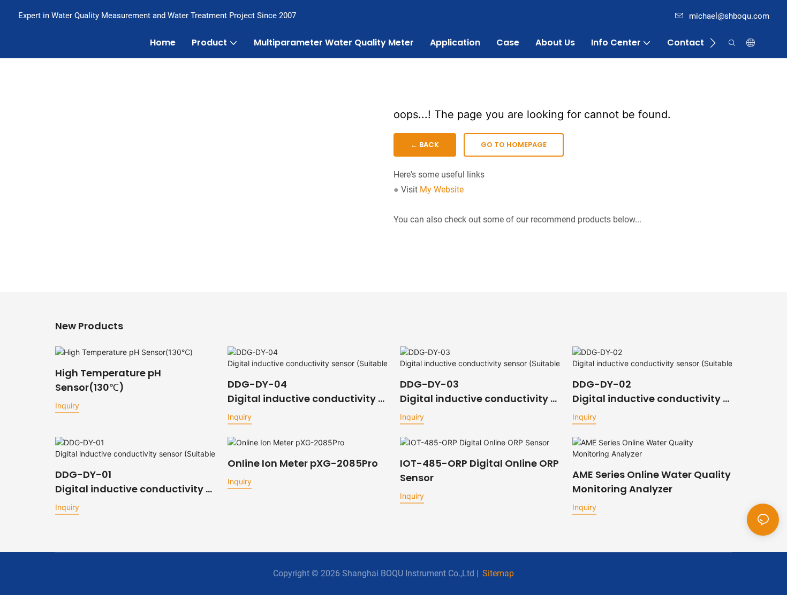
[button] (713, 43)
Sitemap (498, 573)
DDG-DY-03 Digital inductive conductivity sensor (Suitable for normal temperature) (479, 391)
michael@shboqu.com (729, 16)
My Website (442, 189)
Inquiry (67, 405)
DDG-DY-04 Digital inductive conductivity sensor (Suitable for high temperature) (305, 391)
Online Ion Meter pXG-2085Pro (303, 463)
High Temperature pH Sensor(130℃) (108, 380)
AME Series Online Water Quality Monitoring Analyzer (651, 482)
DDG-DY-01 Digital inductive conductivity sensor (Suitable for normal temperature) (135, 482)
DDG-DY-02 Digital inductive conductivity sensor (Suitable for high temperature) (650, 391)
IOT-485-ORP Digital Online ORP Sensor (479, 470)
